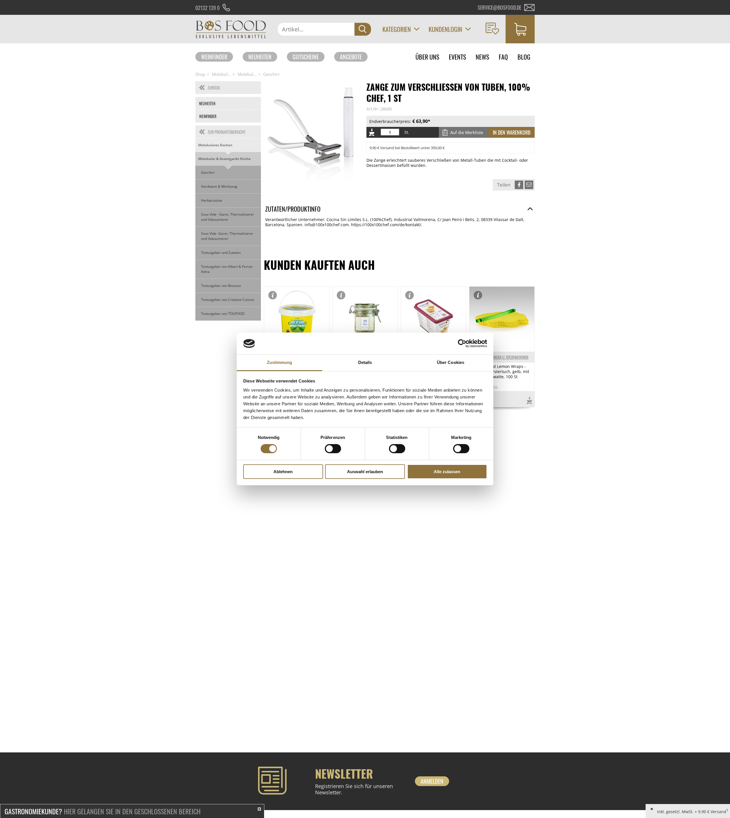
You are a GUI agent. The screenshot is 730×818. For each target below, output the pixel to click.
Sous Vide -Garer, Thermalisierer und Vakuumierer (227, 236)
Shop (200, 74)
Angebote (351, 56)
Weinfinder (214, 56)
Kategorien (396, 29)
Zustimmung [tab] (279, 362)
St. (406, 132)
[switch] (333, 448)
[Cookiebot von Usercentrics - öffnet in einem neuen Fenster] (462, 343)
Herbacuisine (211, 200)
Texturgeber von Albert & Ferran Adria (227, 269)
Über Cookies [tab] (450, 362)
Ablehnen (283, 471)
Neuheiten (259, 56)
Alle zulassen (447, 471)
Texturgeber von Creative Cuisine (227, 299)
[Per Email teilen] (529, 185)
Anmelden (432, 781)
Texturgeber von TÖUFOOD (223, 313)
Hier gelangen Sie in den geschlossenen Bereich (102, 811)
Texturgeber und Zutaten (221, 252)
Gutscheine (306, 56)
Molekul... (221, 74)
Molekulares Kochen (215, 145)
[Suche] (362, 29)
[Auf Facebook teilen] (519, 185)
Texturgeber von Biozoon (221, 285)
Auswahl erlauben (365, 471)
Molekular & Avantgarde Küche (224, 158)
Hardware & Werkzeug (219, 186)
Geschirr (271, 74)
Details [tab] (365, 362)
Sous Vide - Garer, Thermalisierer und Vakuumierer (227, 217)
